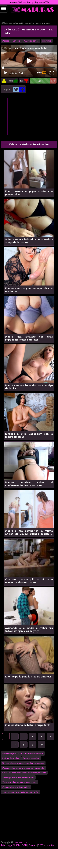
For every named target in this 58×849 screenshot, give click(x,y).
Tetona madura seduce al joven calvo (19, 782)
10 (42, 744)
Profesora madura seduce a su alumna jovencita (24, 772)
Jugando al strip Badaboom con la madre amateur (29, 435)
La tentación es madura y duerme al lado (28, 31)
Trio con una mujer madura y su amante (20, 792)
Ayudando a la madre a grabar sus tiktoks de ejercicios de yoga (29, 629)
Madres (5, 40)
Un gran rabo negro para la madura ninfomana (23, 763)
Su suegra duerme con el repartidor (18, 777)
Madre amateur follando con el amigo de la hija (29, 387)
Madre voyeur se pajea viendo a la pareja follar (29, 193)
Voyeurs (16, 40)
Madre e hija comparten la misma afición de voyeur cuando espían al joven (29, 532)
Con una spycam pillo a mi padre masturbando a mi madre (29, 581)
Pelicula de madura (10, 758)
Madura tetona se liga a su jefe (16, 787)
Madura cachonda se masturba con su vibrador (23, 768)
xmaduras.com (21, 842)
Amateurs (46, 40)
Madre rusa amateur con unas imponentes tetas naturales (29, 338)
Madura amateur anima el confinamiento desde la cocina (29, 484)
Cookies (33, 845)
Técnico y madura (31, 758)
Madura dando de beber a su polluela (27, 725)
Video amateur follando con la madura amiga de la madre (29, 241)
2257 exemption (46, 845)
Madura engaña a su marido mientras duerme (22, 753)
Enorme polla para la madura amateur (28, 676)
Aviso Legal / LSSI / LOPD (14, 845)
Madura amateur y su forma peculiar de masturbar (29, 290)
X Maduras (6, 23)
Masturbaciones (31, 40)
